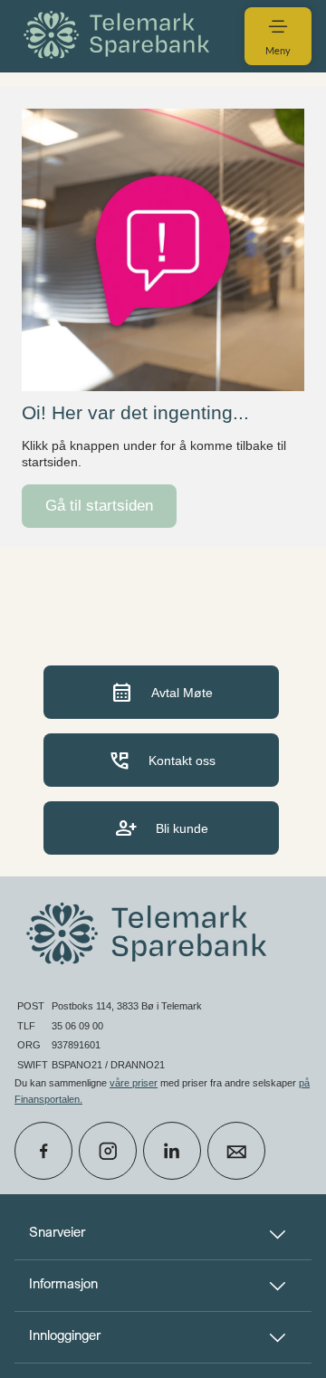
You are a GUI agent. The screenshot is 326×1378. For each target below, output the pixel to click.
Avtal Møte (161, 692)
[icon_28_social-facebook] (43, 1151)
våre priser (134, 1082)
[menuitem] (119, 36)
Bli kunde (161, 828)
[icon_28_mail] (236, 1151)
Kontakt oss (162, 760)
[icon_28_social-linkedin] (172, 1151)
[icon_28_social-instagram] (108, 1151)
